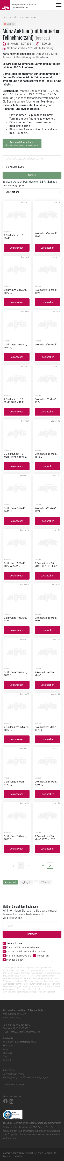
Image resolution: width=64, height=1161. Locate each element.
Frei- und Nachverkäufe (18, 955)
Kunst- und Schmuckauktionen (22, 947)
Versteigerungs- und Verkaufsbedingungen (25, 1077)
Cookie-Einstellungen (14, 1084)
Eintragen (32, 934)
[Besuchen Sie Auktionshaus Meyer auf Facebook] (5, 1101)
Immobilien (43, 955)
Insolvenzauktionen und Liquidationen (26, 951)
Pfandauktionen (14, 959)
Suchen (32, 175)
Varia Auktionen (14, 943)
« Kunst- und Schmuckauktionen (20, 17)
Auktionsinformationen (22, 143)
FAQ (5, 1056)
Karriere (7, 1049)
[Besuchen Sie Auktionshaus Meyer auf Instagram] (11, 1101)
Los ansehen (16, 247)
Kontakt (7, 1060)
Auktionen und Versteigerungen (19, 1042)
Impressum (9, 1070)
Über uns (7, 1052)
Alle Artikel (10, 882)
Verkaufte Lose (15, 166)
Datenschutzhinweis (13, 1073)
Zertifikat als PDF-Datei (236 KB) (36, 1127)
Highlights (26, 882)
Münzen (45, 882)
